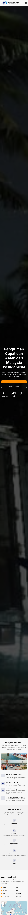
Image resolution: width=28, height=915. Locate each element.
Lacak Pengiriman (14, 386)
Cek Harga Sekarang (13, 382)
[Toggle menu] (26, 3)
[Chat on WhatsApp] (24, 911)
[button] (1, 912)
